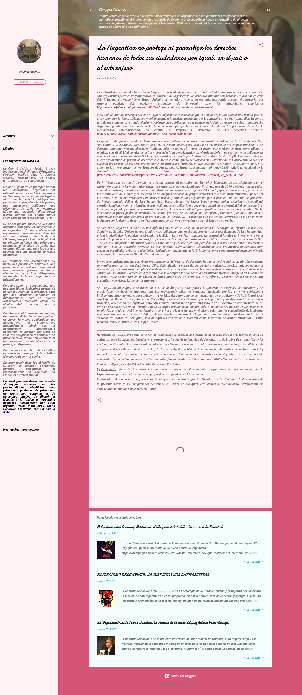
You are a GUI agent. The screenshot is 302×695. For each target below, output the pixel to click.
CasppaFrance (112, 9)
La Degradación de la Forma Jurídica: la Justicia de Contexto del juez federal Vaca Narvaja (162, 622)
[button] (260, 45)
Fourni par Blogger (182, 676)
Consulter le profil (29, 82)
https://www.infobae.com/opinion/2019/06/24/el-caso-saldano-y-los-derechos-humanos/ (155, 107)
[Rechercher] (269, 11)
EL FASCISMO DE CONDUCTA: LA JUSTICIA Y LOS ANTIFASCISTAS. (153, 574)
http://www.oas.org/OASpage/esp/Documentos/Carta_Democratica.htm (144, 133)
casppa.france (29, 71)
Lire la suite (253, 562)
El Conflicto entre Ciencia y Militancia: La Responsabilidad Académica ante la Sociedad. (160, 527)
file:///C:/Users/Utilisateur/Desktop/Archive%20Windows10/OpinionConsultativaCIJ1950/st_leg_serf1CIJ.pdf (170, 175)
